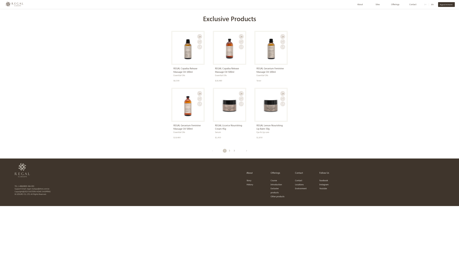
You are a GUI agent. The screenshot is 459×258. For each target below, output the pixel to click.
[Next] (246, 150)
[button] (360, 4)
